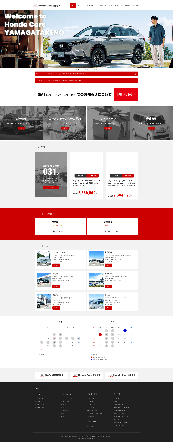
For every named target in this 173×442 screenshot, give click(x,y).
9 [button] (89, 69)
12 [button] (95, 69)
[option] (86, 39)
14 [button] (98, 69)
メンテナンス (101, 5)
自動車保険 (90, 416)
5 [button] (82, 69)
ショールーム (90, 5)
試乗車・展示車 (40, 404)
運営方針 (136, 5)
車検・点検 (90, 399)
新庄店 (63, 413)
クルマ (80, 5)
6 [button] (84, 69)
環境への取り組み (119, 413)
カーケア (90, 401)
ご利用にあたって (119, 425)
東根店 (63, 416)
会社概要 (116, 399)
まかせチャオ (91, 404)
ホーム (73, 5)
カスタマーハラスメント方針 (122, 416)
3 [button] (78, 69)
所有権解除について (120, 410)
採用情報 (116, 401)
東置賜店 (64, 404)
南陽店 (63, 407)
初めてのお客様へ (119, 404)
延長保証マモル (92, 407)
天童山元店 (64, 410)
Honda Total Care (92, 410)
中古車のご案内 (40, 407)
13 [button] (96, 69)
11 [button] (93, 69)
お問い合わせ (125, 5)
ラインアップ (39, 399)
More (56, 265)
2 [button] (76, 69)
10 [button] (91, 69)
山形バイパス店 (66, 401)
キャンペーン (113, 5)
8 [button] (87, 69)
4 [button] (80, 69)
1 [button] (75, 69)
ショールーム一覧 (66, 399)
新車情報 (38, 401)
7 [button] (85, 69)
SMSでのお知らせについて (122, 407)
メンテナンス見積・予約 (94, 413)
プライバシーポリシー (120, 422)
